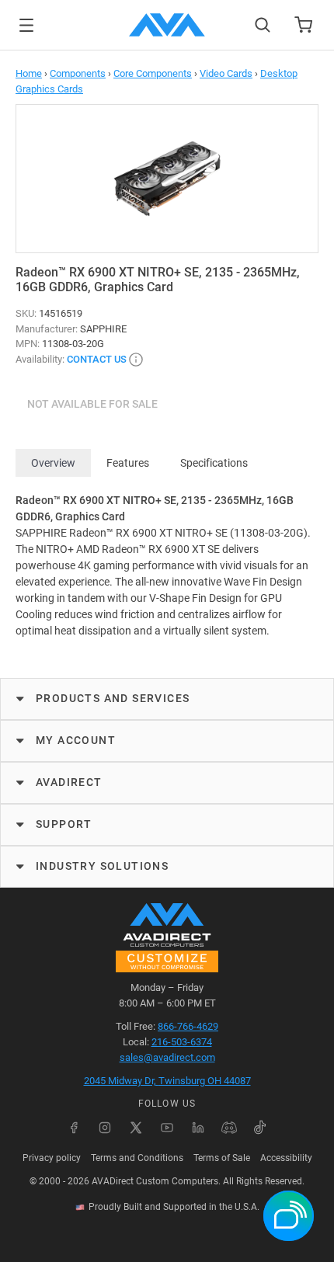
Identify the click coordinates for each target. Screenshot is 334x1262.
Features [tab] (127, 463)
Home (29, 73)
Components (78, 73)
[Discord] (229, 1127)
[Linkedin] (198, 1127)
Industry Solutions (102, 866)
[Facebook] (73, 1127)
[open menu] (26, 25)
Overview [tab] (53, 463)
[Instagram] (104, 1127)
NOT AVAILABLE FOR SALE (92, 404)
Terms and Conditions (137, 1157)
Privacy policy (52, 1157)
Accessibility (286, 1157)
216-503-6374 (181, 1042)
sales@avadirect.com (167, 1057)
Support (64, 824)
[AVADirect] (167, 25)
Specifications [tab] (214, 463)
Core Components (152, 73)
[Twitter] (135, 1127)
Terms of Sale (221, 1157)
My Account (76, 740)
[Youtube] (167, 1127)
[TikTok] (260, 1127)
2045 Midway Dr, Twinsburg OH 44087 (167, 1080)
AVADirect (69, 782)
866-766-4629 (188, 1026)
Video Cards (226, 73)
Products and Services (113, 698)
